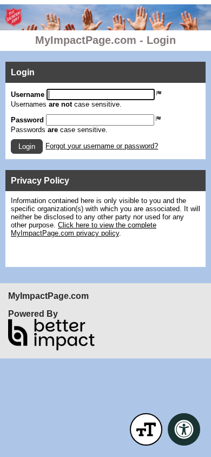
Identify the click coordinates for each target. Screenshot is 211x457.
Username (27, 94)
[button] (27, 146)
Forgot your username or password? (101, 146)
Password (27, 120)
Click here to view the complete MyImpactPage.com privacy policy (83, 229)
